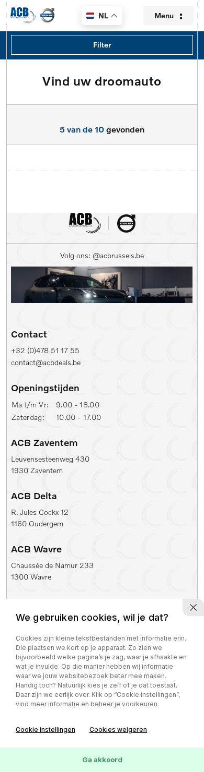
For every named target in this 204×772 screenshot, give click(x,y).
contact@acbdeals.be (46, 362)
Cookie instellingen (45, 729)
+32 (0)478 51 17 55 (45, 350)
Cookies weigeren (118, 729)
